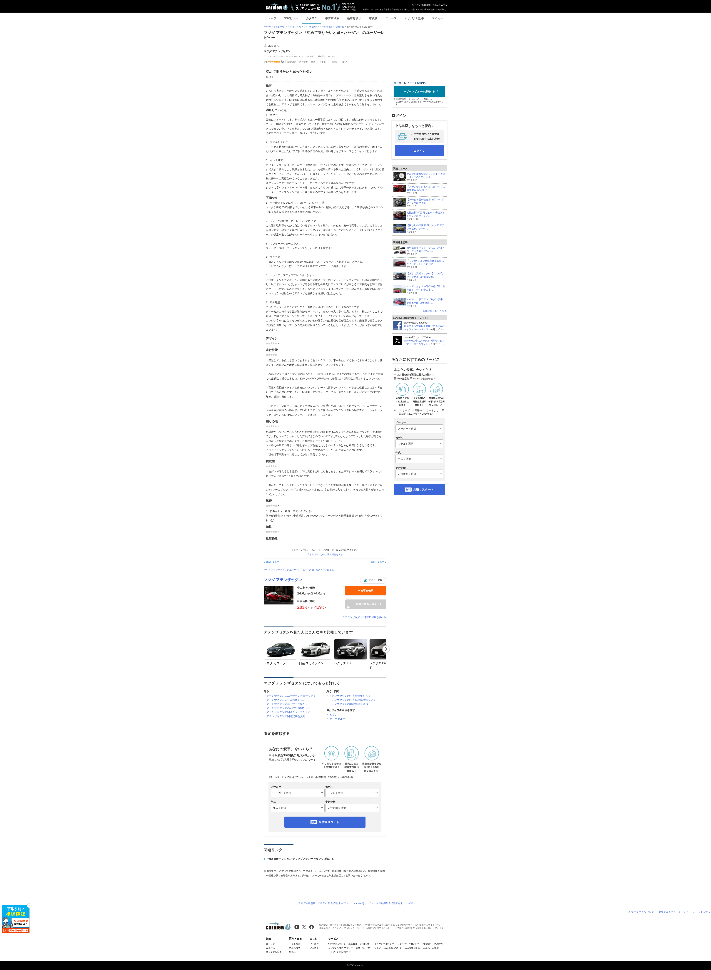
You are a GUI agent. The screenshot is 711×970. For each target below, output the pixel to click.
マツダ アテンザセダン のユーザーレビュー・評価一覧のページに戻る (299, 570)
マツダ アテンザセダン (283, 580)
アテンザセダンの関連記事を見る (285, 716)
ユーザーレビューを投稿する (418, 91)
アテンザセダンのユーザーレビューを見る (291, 695)
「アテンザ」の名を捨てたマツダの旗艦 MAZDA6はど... (426, 190)
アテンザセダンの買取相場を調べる (349, 703)
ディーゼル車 (337, 718)
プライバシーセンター (408, 943)
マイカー (437, 18)
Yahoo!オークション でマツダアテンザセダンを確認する (300, 858)
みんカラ (314, 947)
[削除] (29, 905)
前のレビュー (272, 562)
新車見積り (354, 18)
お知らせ (364, 943)
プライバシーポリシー (383, 943)
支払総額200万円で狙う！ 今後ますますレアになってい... (426, 216)
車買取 (373, 18)
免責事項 (438, 943)
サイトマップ (374, 947)
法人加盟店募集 (412, 947)
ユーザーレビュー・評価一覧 (332, 27)
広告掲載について (393, 947)
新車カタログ (279, 27)
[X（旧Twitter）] (304, 927)
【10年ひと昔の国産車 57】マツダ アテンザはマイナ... (425, 203)
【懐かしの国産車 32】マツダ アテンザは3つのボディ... (425, 228)
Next (386, 649)
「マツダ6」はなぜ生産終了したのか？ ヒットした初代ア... (425, 264)
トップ (272, 18)
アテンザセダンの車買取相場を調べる (365, 617)
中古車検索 (332, 18)
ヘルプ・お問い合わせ (339, 952)
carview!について (337, 943)
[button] (373, 580)
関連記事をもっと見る (435, 310)
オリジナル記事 (414, 18)
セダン (334, 714)
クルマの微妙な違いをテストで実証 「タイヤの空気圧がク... (426, 177)
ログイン (416, 5)
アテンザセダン (310, 27)
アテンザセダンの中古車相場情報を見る (352, 699)
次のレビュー (377, 562)
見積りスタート (329, 822)
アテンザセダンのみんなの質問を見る (288, 707)
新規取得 (426, 5)
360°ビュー (291, 18)
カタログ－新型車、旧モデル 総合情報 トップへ (322, 903)
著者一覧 (360, 947)
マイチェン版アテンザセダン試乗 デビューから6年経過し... (426, 302)
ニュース (391, 18)
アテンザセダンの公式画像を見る (285, 699)
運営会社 (352, 943)
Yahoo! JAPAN (440, 5)
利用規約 (427, 943)
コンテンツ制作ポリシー (340, 947)
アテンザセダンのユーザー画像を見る (288, 703)
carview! (267, 27)
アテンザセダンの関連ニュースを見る (288, 712)
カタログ (311, 18)
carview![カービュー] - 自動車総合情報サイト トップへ (384, 903)
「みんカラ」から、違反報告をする (325, 554)
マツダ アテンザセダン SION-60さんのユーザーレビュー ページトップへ (670, 912)
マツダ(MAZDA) (294, 27)
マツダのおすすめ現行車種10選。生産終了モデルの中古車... (426, 289)
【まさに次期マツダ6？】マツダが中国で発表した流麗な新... (425, 277)
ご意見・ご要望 (431, 947)
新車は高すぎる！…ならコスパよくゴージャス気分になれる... (426, 251)
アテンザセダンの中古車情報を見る (349, 695)
